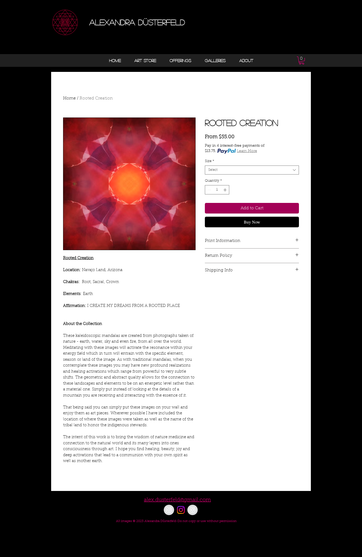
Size (209, 161)
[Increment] (225, 189)
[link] (301, 60)
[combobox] (252, 170)
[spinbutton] (217, 189)
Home (69, 98)
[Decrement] (209, 189)
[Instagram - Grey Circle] (169, 510)
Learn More (247, 151)
